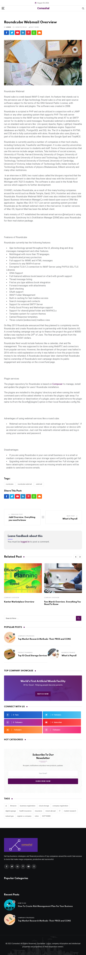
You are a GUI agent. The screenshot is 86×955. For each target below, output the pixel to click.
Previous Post (17, 514)
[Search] (83, 8)
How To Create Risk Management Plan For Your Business (45, 906)
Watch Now (42, 694)
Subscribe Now (43, 781)
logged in (25, 541)
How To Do (22, 903)
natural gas (9, 816)
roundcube (9, 484)
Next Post (71, 516)
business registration (27, 806)
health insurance (25, 811)
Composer (57, 384)
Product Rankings (25, 652)
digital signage (10, 811)
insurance (38, 811)
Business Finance (68, 652)
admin (8, 27)
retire (37, 816)
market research (70, 811)
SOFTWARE (46, 816)
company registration (60, 806)
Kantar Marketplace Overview (19, 602)
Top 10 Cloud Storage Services (32, 656)
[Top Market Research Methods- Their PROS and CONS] (9, 637)
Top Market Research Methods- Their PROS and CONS (44, 639)
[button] (76, 557)
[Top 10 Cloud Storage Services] (9, 654)
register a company (24, 816)
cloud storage (44, 806)
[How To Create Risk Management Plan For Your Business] (9, 905)
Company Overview (11, 597)
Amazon (13, 806)
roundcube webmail (25, 484)
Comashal (43, 8)
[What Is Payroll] (53, 654)
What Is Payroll (69, 519)
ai (6, 806)
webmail (39, 484)
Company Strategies (26, 636)
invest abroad (51, 811)
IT (59, 811)
